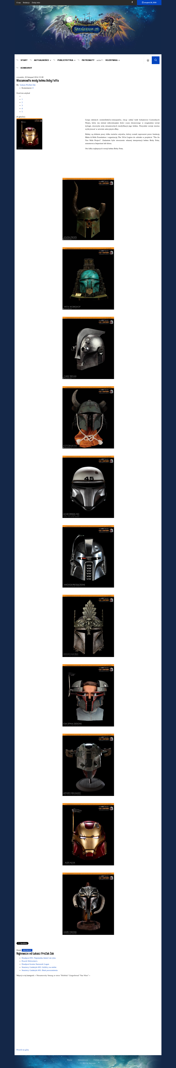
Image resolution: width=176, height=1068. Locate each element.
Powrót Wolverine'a (29, 961)
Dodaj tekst (36, 3)
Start (24, 60)
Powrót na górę (22, 1050)
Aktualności (41, 60)
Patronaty (88, 60)
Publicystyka (65, 60)
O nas (18, 3)
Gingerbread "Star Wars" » (79, 975)
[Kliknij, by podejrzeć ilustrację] (29, 134)
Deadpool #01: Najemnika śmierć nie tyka (39, 958)
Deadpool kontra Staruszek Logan (35, 964)
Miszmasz (27, 950)
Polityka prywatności (101, 1060)
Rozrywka (112, 60)
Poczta (69, 1060)
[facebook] (132, 2)
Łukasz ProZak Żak (28, 85)
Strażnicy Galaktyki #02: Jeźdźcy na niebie (39, 967)
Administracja (83, 1060)
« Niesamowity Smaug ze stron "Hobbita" (52, 975)
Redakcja (26, 3)
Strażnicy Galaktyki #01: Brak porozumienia (40, 970)
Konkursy (26, 68)
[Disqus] (88, 1012)
